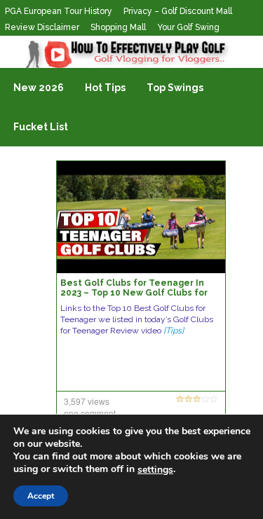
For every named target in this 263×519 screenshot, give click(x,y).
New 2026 (38, 87)
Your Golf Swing (188, 27)
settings (155, 470)
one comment (90, 413)
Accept (40, 495)
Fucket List (40, 126)
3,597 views (86, 401)
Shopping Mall (118, 27)
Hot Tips (105, 87)
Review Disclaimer (42, 27)
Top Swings (175, 87)
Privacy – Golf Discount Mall (177, 11)
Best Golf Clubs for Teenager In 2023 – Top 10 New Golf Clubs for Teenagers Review (134, 292)
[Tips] (173, 330)
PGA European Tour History (58, 11)
